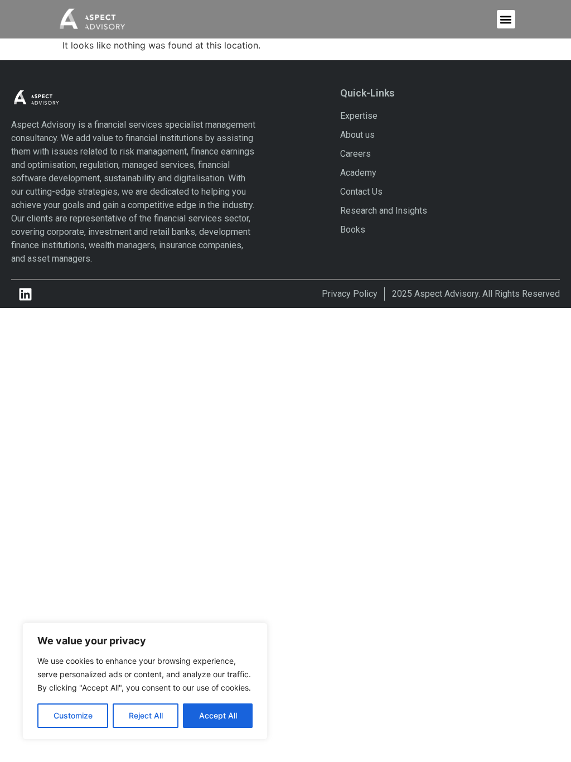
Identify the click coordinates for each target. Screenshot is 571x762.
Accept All (218, 715)
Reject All (146, 715)
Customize (73, 715)
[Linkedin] (25, 294)
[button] (506, 19)
